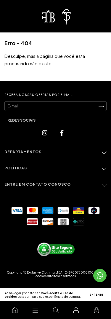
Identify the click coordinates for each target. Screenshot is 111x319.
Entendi (96, 294)
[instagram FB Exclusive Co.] (45, 132)
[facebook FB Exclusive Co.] (62, 132)
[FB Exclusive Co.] (14, 310)
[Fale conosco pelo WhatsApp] (100, 275)
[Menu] (35, 310)
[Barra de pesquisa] (55, 310)
